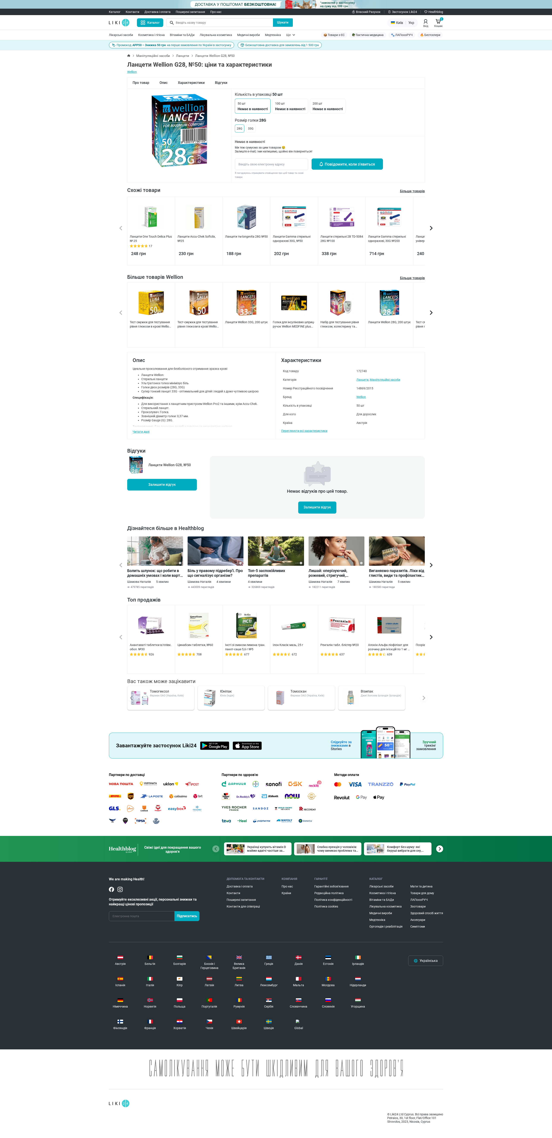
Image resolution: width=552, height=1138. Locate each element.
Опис (164, 83)
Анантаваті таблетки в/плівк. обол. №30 (151, 647)
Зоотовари (418, 906)
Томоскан (298, 691)
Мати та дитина (421, 886)
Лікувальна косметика (216, 35)
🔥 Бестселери (430, 35)
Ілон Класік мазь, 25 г (288, 645)
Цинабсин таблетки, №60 (195, 645)
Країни (286, 893)
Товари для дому (422, 893)
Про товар (141, 83)
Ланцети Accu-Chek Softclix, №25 (196, 239)
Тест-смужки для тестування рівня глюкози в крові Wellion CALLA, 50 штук (197, 324)
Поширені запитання (190, 12)
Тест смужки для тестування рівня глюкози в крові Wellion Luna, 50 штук (150, 324)
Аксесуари (417, 920)
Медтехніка (273, 35)
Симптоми (417, 926)
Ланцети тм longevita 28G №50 (246, 236)
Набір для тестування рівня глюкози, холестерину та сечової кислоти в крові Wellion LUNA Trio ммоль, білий (341, 324)
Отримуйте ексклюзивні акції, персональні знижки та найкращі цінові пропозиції (153, 901)
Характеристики (191, 83)
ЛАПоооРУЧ (419, 899)
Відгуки (221, 83)
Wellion (132, 72)
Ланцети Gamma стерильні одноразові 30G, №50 (291, 239)
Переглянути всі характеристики (304, 431)
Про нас (215, 12)
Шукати (283, 22)
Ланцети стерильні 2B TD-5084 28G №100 (341, 239)
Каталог (115, 12)
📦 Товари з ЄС (334, 35)
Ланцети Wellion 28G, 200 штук (389, 322)
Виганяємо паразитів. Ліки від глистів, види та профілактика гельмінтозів (396, 573)
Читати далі (141, 431)
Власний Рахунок (368, 12)
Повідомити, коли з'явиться (350, 164)
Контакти (132, 12)
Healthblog (435, 12)
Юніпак (226, 691)
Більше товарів (412, 278)
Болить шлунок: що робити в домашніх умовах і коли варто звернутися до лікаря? (154, 573)
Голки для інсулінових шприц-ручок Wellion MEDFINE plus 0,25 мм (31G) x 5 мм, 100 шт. (294, 324)
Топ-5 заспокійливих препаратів (266, 573)
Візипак (367, 691)
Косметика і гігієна (151, 35)
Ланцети (182, 56)
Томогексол (159, 691)
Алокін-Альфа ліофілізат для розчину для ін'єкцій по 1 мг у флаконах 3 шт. (388, 647)
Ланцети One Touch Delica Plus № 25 (151, 239)
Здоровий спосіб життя (426, 913)
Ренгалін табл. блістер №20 (339, 645)
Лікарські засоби (121, 35)
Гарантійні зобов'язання (331, 886)
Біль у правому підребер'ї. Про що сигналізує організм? (215, 573)
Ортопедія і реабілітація (386, 926)
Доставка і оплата (157, 12)
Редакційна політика (329, 893)
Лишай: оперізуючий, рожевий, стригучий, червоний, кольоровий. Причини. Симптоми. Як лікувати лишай (330, 573)
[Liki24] (119, 1103)
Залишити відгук (162, 485)
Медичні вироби (248, 35)
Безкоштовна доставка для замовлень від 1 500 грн (282, 45)
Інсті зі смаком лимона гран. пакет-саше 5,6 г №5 (245, 647)
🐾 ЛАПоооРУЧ (402, 35)
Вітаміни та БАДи (182, 35)
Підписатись (187, 916)
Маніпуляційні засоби (153, 56)
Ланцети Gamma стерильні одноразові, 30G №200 (387, 239)
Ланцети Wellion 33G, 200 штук (246, 322)
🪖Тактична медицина (368, 35)
